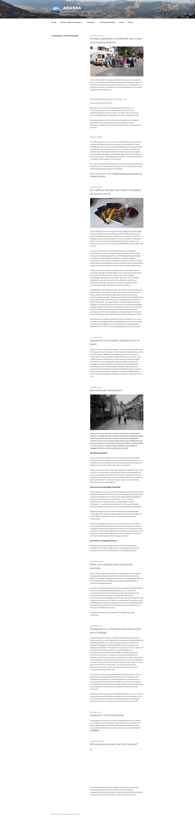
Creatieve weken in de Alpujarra (71, 22)
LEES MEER (94, 730)
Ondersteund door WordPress (71, 814)
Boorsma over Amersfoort (106, 390)
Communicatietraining (107, 22)
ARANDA (72, 8)
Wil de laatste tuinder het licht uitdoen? (114, 744)
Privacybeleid (55, 814)
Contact (130, 22)
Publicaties (91, 22)
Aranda (53, 22)
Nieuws (121, 22)
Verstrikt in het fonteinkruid (107, 715)
